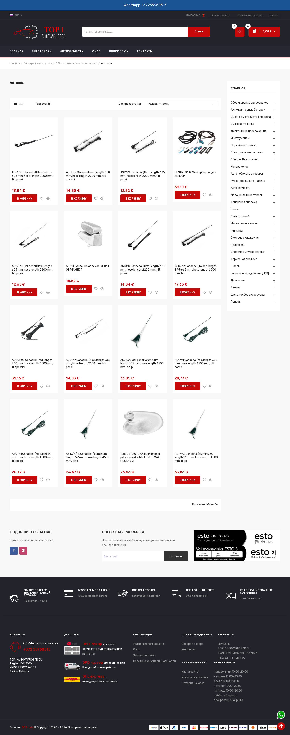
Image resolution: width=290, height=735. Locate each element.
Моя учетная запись (195, 677)
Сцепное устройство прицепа (251, 117)
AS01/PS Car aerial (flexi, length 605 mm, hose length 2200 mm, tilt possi (32, 176)
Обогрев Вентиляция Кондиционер (244, 163)
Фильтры (237, 230)
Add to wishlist (41, 198)
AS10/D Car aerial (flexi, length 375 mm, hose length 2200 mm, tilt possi (142, 269)
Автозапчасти (240, 188)
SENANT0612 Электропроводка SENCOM (195, 174)
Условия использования (149, 644)
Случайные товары (243, 145)
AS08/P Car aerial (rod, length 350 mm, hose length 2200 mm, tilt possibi (88, 176)
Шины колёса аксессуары (248, 294)
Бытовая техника (242, 124)
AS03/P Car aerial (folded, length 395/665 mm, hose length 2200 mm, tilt (196, 269)
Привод (236, 301)
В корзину (24, 198)
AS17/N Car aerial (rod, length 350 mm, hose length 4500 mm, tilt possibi (196, 363)
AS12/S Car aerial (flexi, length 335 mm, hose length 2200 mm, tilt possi (142, 176)
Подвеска (237, 245)
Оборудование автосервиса (249, 102)
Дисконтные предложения (248, 131)
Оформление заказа (249, 15)
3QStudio (28, 727)
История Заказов (193, 683)
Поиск (199, 31)
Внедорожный (240, 216)
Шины (235, 209)
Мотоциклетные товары (247, 195)
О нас (136, 649)
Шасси (235, 266)
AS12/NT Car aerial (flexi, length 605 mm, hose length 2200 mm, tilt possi (32, 269)
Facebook (14, 551)
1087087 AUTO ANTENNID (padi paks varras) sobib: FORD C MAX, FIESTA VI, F (140, 457)
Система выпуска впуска (247, 252)
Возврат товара (192, 644)
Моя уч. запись (220, 15)
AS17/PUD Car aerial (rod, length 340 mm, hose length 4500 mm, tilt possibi (32, 363)
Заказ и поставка (144, 655)
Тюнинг (236, 287)
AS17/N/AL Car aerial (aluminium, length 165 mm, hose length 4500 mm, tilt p (87, 457)
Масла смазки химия (244, 223)
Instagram (23, 551)
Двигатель (238, 280)
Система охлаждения (245, 237)
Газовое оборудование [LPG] (250, 273)
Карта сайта (190, 671)
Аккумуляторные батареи (248, 109)
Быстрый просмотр (48, 198)
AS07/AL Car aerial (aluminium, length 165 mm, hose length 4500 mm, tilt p (142, 363)
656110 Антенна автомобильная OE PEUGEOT (87, 267)
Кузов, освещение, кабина (248, 181)
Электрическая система (247, 152)
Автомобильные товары (247, 173)
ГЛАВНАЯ (238, 88)
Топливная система (244, 202)
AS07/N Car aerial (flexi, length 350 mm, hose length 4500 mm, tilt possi (32, 457)
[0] (239, 31)
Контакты (188, 649)
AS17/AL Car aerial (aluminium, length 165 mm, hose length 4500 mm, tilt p (196, 457)
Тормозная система (244, 259)
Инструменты (240, 138)
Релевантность (181, 104)
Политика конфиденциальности (154, 661)
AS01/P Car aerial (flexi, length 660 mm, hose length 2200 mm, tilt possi (88, 363)
